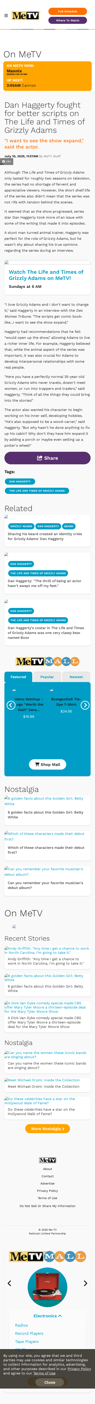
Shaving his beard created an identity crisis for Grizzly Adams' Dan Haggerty (45, 536)
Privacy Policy (47, 1190)
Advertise (47, 1183)
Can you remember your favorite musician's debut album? (45, 885)
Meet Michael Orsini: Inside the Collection (44, 1086)
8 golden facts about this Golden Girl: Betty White (45, 814)
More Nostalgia (46, 1128)
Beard (68, 526)
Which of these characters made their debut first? (46, 850)
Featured (18, 677)
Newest (76, 677)
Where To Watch (67, 20)
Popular (47, 677)
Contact (48, 1176)
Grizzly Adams (21, 526)
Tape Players (27, 1341)
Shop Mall (49, 764)
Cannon (29, 85)
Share (50, 458)
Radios (21, 1325)
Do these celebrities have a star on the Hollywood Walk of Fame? (41, 1111)
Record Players (29, 1333)
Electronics (46, 1315)
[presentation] (11, 705)
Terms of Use (47, 1198)
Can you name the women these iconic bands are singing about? (47, 1065)
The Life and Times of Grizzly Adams (37, 490)
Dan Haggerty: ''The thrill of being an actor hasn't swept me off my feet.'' (45, 583)
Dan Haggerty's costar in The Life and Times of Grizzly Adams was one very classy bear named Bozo (46, 633)
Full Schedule (67, 11)
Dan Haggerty (20, 481)
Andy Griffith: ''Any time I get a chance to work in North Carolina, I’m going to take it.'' (46, 961)
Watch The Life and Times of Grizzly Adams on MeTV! (46, 275)
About (47, 1169)
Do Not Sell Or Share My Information (48, 1206)
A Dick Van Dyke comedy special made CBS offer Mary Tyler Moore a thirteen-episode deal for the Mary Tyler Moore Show (44, 1022)
